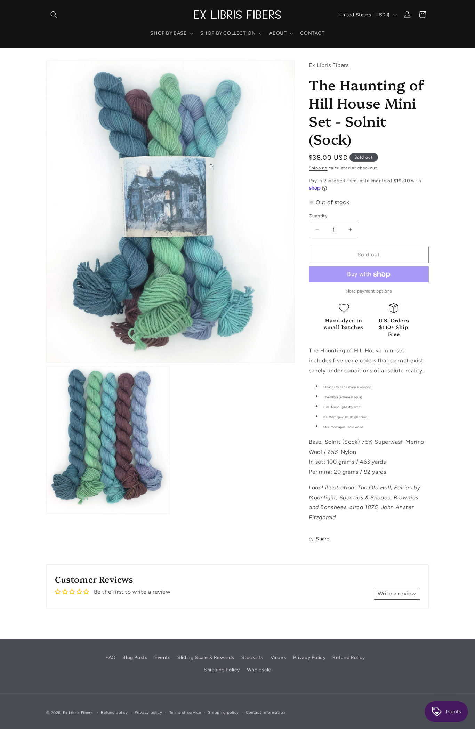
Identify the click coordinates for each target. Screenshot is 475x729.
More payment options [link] (369, 291)
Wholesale (259, 670)
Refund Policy (348, 657)
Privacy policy (148, 712)
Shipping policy (223, 712)
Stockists (252, 657)
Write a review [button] (397, 593)
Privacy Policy (309, 657)
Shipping (318, 168)
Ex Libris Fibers (78, 713)
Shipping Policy (222, 670)
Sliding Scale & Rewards (205, 657)
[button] (54, 14)
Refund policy (114, 712)
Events (162, 657)
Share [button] (323, 539)
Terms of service (185, 712)
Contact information (265, 712)
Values (279, 657)
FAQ (110, 657)
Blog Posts (134, 657)
